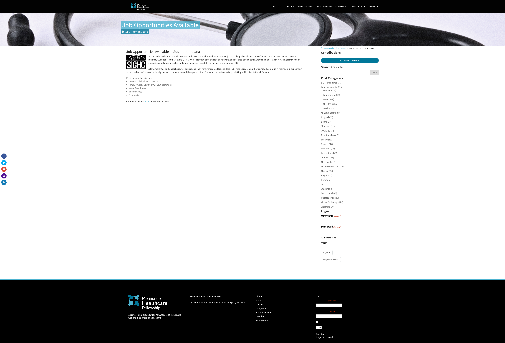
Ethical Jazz (278, 6)
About (289, 6)
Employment (329, 94)
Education (328, 90)
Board (324, 121)
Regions (325, 175)
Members (372, 6)
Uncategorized (328, 197)
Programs (339, 6)
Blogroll (325, 117)
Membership (327, 161)
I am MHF (325, 148)
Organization (262, 320)
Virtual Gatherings (330, 202)
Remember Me (330, 237)
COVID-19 (325, 130)
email (147, 101)
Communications (356, 6)
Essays (324, 139)
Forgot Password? (331, 259)
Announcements (329, 87)
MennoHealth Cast (330, 166)
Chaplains (325, 126)
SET (323, 184)
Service (326, 108)
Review (324, 179)
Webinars (325, 206)
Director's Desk (328, 135)
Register (326, 252)
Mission (325, 170)
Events (326, 99)
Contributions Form (323, 6)
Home (259, 296)
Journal (324, 157)
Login (324, 244)
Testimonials (327, 193)
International (327, 153)
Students (325, 188)
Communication (264, 312)
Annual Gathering (329, 112)
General (325, 144)
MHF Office (328, 103)
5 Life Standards (329, 82)
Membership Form (305, 6)
